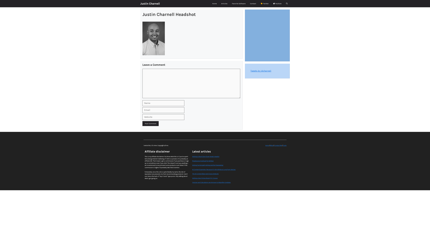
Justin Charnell (150, 3)
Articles (224, 4)
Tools (285, 145)
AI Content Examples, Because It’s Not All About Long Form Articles (214, 169)
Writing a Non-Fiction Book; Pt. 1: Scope (205, 178)
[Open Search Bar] (287, 3)
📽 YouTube (277, 4)
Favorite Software (239, 4)
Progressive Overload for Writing (202, 161)
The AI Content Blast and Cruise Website (205, 174)
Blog (271, 145)
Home (214, 4)
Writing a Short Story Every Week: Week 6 (205, 156)
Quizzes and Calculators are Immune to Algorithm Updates (211, 182)
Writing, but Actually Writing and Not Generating (207, 165)
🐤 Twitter (265, 4)
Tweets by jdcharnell (260, 71)
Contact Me (278, 145)
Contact (253, 4)
